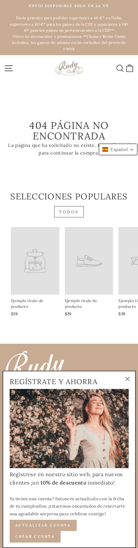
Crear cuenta (35, 536)
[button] (118, 149)
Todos (69, 211)
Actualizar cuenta (43, 525)
